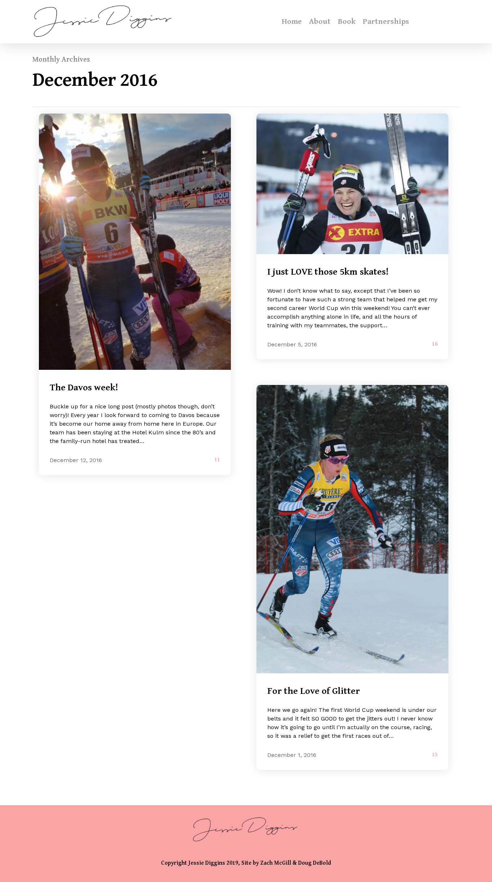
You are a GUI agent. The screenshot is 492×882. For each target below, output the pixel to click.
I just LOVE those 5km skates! (328, 271)
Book (346, 22)
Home (292, 22)
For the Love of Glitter (313, 691)
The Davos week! (84, 387)
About (320, 22)
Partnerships (386, 22)
